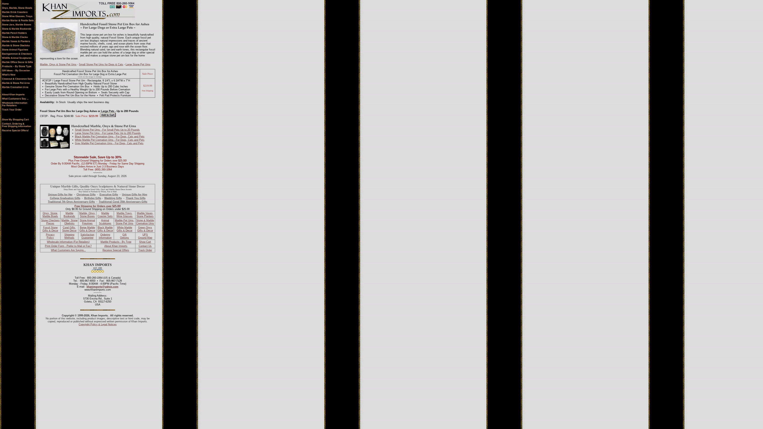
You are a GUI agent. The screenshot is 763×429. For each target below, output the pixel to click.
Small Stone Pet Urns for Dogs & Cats (101, 64)
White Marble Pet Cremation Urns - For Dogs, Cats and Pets (109, 139)
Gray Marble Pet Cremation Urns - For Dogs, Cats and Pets (109, 143)
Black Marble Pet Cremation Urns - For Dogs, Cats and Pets (109, 136)
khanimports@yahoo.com (102, 286)
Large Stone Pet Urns (138, 64)
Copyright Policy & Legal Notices (98, 324)
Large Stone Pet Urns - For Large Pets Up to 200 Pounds (108, 133)
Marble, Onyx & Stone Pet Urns (58, 64)
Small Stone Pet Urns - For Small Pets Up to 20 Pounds (107, 129)
